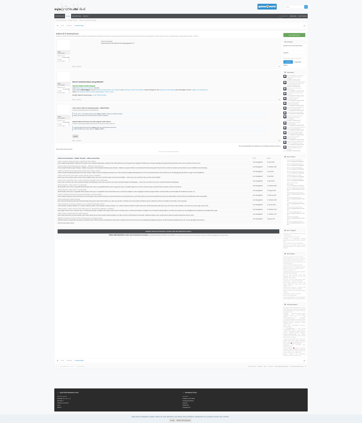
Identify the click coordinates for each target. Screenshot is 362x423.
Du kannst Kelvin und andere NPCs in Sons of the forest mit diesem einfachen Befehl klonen (296, 83)
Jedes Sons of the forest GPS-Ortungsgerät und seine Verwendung (294, 117)
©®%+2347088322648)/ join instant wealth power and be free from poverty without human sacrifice (294, 335)
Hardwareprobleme (188, 401)
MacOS (59, 407)
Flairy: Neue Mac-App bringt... (295, 207)
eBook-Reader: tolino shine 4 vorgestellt (72, 185)
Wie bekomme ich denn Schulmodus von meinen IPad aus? (294, 262)
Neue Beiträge (76, 16)
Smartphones (186, 407)
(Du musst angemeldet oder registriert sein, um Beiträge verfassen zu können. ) (260, 146)
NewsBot (289, 161)
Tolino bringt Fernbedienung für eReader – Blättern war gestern (80, 166)
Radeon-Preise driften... (293, 216)
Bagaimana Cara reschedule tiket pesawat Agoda (294, 345)
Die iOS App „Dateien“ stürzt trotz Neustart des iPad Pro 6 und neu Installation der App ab (294, 276)
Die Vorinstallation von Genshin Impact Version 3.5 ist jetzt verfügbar (295, 77)
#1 (279, 66)
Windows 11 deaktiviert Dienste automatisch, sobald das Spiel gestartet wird (294, 240)
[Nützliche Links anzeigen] (304, 25)
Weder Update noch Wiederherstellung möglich (294, 291)
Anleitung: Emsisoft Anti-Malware (133, 90)
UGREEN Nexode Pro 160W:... (294, 175)
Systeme (185, 403)
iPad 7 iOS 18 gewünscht (289, 295)
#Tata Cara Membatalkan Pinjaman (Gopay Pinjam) (294, 325)
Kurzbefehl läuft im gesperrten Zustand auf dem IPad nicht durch (294, 272)
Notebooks (186, 405)
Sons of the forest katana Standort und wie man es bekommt (296, 127)
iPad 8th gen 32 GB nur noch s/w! (292, 293)
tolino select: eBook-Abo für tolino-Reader (73, 213)
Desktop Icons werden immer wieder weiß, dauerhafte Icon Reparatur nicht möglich (294, 246)
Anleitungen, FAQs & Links (105, 92)
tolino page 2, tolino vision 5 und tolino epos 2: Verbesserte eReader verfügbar (86, 209)
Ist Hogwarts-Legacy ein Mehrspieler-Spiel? (293, 98)
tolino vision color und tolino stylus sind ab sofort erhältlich (79, 175)
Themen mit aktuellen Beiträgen (87, 20)
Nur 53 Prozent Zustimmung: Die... (296, 188)
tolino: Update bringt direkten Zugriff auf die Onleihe (77, 161)
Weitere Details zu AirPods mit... (295, 192)
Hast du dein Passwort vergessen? (292, 58)
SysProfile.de (59, 16)
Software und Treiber (189, 398)
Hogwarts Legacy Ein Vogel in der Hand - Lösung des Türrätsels (295, 142)
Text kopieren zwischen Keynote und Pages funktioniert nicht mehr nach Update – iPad (294, 284)
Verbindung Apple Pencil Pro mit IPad (293, 257)
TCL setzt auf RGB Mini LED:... (294, 212)
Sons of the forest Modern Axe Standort (295, 93)
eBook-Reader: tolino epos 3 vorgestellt (72, 190)
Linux (58, 405)
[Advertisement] (86, 52)
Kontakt (259, 366)
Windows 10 (60, 398)
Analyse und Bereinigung (167, 90)
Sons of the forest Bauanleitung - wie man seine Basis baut (295, 108)
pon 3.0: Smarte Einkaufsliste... (295, 167)
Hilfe (265, 366)
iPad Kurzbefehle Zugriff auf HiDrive (293, 265)
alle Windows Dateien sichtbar (86, 92)
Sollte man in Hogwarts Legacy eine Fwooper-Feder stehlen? (295, 132)
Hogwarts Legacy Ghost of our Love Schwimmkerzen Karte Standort (295, 148)
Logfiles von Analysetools (199, 90)
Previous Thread (164, 151)
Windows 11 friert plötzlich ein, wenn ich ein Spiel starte (294, 234)
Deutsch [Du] (80, 366)
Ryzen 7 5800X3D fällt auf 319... (295, 164)
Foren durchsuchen (61, 20)
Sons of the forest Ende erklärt (295, 112)
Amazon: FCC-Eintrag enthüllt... (295, 179)
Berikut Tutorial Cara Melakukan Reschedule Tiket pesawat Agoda (294, 354)
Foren (68, 16)
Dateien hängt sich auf (289, 270)
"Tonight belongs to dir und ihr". (292, 237)
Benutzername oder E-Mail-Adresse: (293, 45)
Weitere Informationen (183, 420)
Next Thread (173, 151)
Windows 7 (60, 401)
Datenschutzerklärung (296, 366)
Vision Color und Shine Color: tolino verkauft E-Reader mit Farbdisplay (82, 180)
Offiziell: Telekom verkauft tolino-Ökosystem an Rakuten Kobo (80, 218)
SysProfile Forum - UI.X (66, 366)
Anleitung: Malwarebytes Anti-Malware (108, 90)
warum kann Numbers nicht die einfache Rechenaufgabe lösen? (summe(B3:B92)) (294, 297)
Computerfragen (174, 36)
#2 (279, 99)
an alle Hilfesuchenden (99, 95)
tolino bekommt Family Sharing (69, 199)
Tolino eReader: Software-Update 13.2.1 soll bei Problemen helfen (81, 204)
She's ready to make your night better (293, 243)
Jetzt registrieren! (294, 35)
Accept (172, 420)
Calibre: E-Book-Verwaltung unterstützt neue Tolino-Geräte (79, 171)
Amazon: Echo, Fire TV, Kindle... (295, 202)
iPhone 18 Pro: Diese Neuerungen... (292, 183)
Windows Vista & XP (63, 403)
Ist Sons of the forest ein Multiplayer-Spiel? (293, 137)
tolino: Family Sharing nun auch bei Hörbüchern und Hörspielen (80, 194)
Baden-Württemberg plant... (294, 197)
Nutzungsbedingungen (281, 366)
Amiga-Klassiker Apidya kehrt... (295, 160)
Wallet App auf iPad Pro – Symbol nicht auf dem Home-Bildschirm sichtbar (294, 287)
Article (285, 80)
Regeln (85, 16)
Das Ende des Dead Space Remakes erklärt (294, 123)
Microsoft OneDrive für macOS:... (295, 171)
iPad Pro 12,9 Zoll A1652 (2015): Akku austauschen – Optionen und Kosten (294, 280)
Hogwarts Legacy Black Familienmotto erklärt (293, 103)
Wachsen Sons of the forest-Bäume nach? (294, 88)
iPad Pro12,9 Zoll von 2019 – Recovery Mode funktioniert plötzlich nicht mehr (294, 259)
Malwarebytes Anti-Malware (85, 88)
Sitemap (270, 366)
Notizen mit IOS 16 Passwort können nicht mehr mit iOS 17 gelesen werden (294, 267)
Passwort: (286, 53)
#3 (279, 140)
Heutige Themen (72, 20)
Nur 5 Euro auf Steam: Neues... (295, 221)
